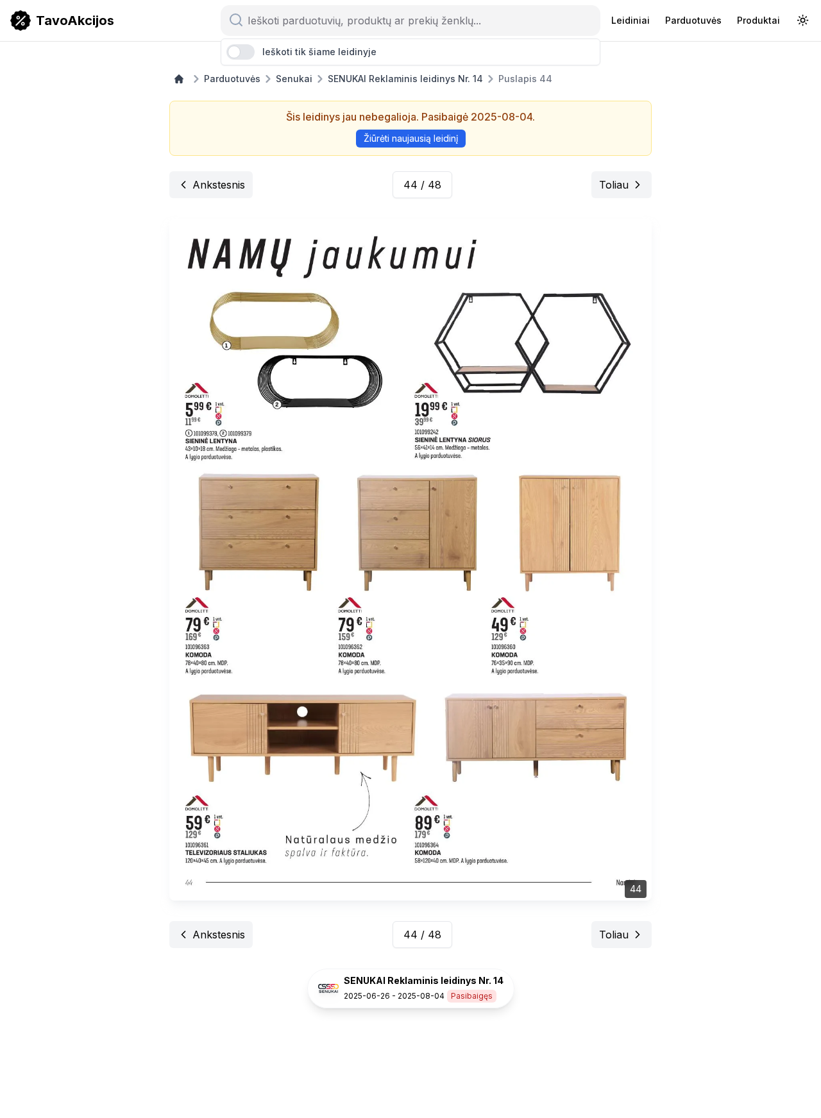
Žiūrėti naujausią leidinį (411, 138)
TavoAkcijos (75, 20)
